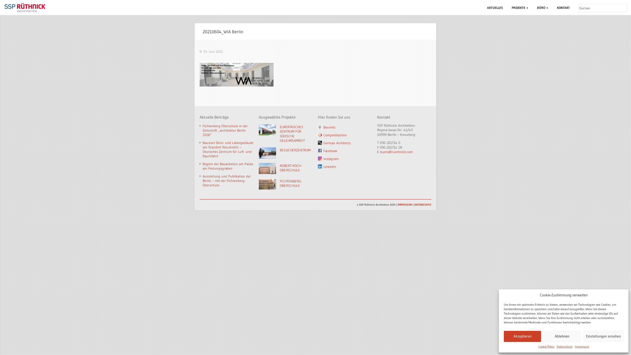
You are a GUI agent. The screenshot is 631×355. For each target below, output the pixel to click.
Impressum (582, 346)
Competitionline (335, 135)
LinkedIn (329, 166)
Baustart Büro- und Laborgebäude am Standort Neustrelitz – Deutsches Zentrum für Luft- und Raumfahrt (228, 149)
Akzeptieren (522, 336)
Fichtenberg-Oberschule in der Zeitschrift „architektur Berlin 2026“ (225, 130)
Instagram (331, 159)
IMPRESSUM (405, 204)
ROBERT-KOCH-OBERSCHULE (291, 168)
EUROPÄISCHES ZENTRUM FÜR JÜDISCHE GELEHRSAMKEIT (292, 134)
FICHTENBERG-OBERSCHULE (291, 183)
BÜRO (542, 8)
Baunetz (329, 127)
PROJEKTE (520, 8)
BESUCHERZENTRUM (295, 150)
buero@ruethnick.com (396, 152)
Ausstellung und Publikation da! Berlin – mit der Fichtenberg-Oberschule (227, 180)
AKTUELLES (495, 8)
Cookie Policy (546, 346)
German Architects (337, 143)
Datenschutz (565, 346)
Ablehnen (562, 336)
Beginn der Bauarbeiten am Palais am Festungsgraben (228, 166)
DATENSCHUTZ (422, 204)
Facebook (330, 151)
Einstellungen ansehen (603, 336)
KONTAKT (563, 8)
